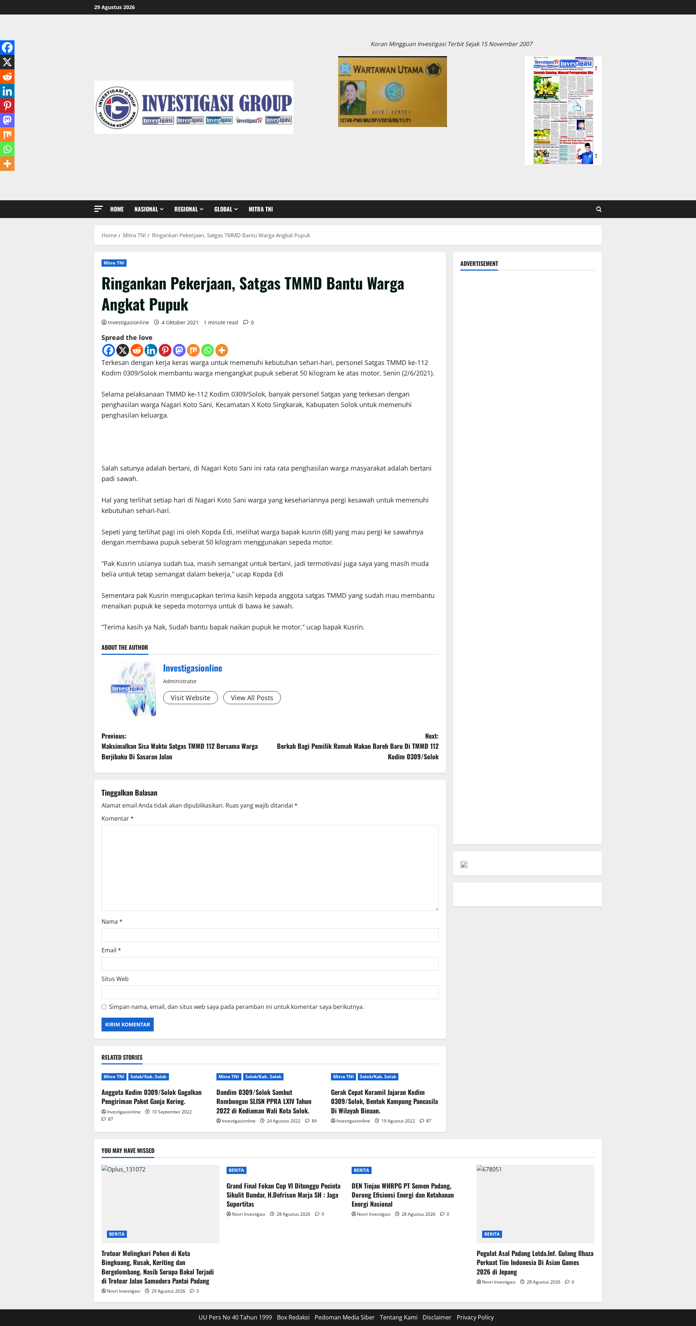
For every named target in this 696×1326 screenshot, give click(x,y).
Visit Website (190, 697)
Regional (186, 209)
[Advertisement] (527, 328)
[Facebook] (108, 350)
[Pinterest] (165, 350)
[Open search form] (599, 209)
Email (111, 950)
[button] (98, 209)
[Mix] (193, 350)
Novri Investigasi (123, 1291)
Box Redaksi (293, 1317)
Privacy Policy (475, 1317)
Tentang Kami (399, 1317)
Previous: (180, 746)
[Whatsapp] (207, 350)
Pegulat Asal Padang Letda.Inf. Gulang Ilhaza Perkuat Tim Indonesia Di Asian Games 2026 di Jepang (535, 1262)
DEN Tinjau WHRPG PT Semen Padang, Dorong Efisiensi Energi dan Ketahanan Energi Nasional (403, 1194)
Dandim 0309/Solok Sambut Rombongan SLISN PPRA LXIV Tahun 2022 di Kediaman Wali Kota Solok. (263, 1101)
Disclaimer (437, 1317)
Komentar (118, 818)
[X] (122, 350)
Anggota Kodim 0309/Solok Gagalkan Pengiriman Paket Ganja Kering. (152, 1096)
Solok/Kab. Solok (148, 1076)
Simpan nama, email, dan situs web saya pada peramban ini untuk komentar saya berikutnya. (236, 1007)
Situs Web (115, 979)
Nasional (146, 209)
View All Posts (252, 697)
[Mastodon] (179, 350)
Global (223, 209)
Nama (112, 921)
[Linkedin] (151, 350)
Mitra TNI (261, 209)
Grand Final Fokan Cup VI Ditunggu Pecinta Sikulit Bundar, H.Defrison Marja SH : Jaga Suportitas (283, 1194)
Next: (358, 746)
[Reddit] (136, 350)
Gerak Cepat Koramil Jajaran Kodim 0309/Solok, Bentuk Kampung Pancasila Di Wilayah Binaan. (384, 1101)
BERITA (117, 1234)
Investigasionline (128, 322)
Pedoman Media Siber (345, 1317)
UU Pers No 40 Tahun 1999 (235, 1317)
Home (117, 209)
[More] (221, 350)
